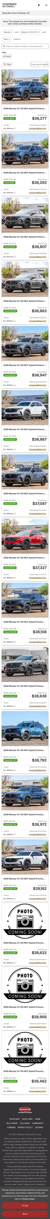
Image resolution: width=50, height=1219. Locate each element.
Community (38, 1123)
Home (37, 1119)
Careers (11, 1127)
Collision (25, 1123)
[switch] (46, 5)
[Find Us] (39, 5)
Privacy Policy (25, 1127)
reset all (17, 39)
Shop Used (27, 1119)
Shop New (15, 1119)
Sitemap (39, 1127)
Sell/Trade (12, 1123)
